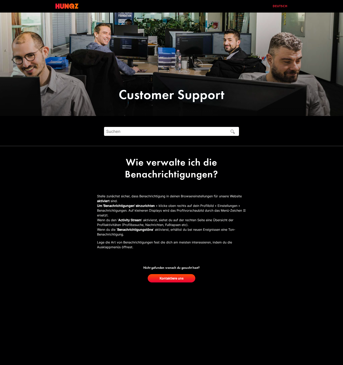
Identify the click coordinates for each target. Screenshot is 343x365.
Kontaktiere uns (172, 278)
